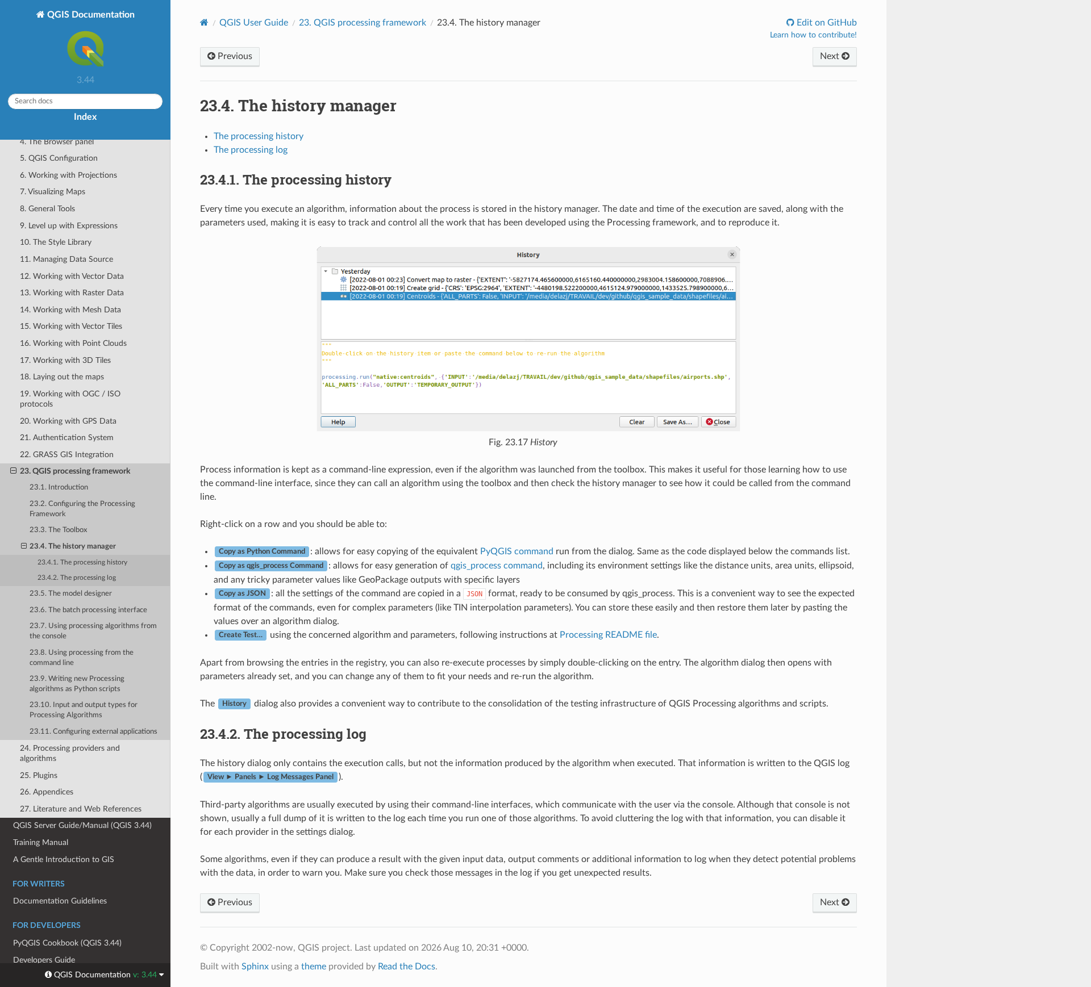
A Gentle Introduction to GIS (63, 859)
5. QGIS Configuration (59, 158)
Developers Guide (44, 960)
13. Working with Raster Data (72, 292)
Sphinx (255, 966)
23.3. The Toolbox (58, 530)
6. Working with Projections (68, 175)
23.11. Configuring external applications (93, 731)
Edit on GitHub (825, 22)
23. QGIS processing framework (75, 471)
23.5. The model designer (71, 593)
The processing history (258, 136)
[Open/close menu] (13, 471)
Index (85, 117)
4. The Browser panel (57, 141)
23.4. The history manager (73, 546)
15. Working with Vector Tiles (71, 326)
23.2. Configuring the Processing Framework (82, 509)
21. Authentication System (67, 437)
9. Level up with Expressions (69, 225)
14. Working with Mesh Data (70, 310)
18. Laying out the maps (62, 377)
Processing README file (608, 634)
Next (831, 56)
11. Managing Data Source (66, 259)
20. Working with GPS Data (68, 421)
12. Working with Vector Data (72, 276)
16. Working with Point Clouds (73, 343)
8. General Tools (47, 208)
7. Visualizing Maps (52, 191)
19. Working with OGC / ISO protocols (70, 399)
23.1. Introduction (59, 487)
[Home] (204, 22)
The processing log (251, 149)
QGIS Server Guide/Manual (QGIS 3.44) (82, 825)
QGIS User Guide (253, 22)
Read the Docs (406, 966)
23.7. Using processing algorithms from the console (93, 631)
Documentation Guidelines (60, 901)
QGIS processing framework (362, 22)
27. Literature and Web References (80, 809)
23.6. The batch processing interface (88, 610)
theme (313, 966)
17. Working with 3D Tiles (65, 360)
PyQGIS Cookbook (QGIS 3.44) (67, 943)
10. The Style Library (55, 242)
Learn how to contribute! (813, 35)
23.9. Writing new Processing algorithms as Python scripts (77, 684)
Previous (233, 56)
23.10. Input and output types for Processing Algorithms (84, 710)
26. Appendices (46, 792)
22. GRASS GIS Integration (67, 454)
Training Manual (40, 842)
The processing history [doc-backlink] (296, 179)
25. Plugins (38, 775)
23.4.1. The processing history (82, 562)
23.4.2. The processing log (77, 578)
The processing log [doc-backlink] (283, 734)
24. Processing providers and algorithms (70, 753)
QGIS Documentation (90, 14)
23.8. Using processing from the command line (82, 658)
